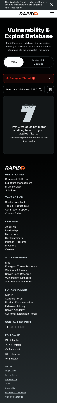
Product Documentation (19, 302)
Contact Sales (13, 213)
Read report (16, 7)
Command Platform (16, 179)
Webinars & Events (16, 270)
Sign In (9, 294)
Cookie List (10, 388)
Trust (7, 384)
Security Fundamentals (18, 281)
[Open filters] (50, 89)
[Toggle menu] (52, 14)
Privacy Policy (11, 375)
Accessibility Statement (15, 392)
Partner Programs (15, 241)
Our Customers (14, 238)
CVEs (14, 62)
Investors (10, 245)
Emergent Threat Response (21, 266)
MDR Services (13, 186)
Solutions (10, 190)
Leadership (11, 230)
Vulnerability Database (18, 277)
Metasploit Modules (38, 62)
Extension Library (15, 306)
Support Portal (13, 298)
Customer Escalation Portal (21, 313)
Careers (9, 249)
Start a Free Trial (15, 202)
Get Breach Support (17, 209)
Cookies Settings (14, 397)
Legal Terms (10, 370)
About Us (10, 226)
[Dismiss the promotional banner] (51, 4)
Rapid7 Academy (15, 309)
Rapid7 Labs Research (18, 273)
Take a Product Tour (17, 205)
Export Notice (11, 379)
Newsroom (11, 234)
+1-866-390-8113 (15, 327)
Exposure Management (18, 182)
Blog (7, 262)
